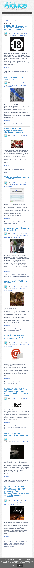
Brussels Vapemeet (21, 124)
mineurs (6, 72)
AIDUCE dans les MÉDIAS (18, 441)
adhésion (25, 222)
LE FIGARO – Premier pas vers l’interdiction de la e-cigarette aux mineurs (15, 27)
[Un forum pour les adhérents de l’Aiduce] (17, 195)
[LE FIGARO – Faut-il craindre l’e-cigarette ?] (17, 246)
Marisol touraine (20, 276)
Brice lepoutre (8, 276)
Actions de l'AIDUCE (17, 85)
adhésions (7, 223)
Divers (13, 35)
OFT (25, 543)
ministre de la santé (14, 543)
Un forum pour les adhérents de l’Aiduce (16, 178)
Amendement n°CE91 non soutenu (15, 282)
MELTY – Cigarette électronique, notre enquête (16, 434)
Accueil (6, 20)
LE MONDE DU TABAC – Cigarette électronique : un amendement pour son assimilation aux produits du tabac (16, 391)
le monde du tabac (16, 427)
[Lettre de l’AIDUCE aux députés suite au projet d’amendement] (17, 355)
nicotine (22, 543)
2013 (11, 20)
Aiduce (25, 33)
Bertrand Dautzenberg (22, 274)
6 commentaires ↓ (21, 35)
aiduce (14, 124)
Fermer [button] (20, 565)
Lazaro (18, 170)
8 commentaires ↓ (21, 138)
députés (13, 170)
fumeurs (25, 71)
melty (21, 481)
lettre (17, 383)
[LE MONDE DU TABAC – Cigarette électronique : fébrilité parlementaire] (17, 144)
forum (15, 223)
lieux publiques (20, 541)
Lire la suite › (7, 67)
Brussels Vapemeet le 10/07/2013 (13, 78)
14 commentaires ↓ (10, 443)
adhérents (19, 222)
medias (18, 481)
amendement (15, 71)
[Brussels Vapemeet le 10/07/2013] (17, 95)
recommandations (9, 546)
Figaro (21, 71)
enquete (13, 481)
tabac (17, 330)
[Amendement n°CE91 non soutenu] (17, 299)
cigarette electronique (9, 541)
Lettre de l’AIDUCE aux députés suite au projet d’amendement (14, 337)
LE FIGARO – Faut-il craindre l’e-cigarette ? (16, 229)
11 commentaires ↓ (21, 401)
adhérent (14, 222)
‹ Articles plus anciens (12, 552)
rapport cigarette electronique (16, 544)
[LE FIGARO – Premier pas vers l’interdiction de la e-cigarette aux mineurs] (17, 44)
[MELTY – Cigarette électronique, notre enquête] (17, 452)
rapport (27, 276)
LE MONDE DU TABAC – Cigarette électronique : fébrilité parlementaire (14, 130)
